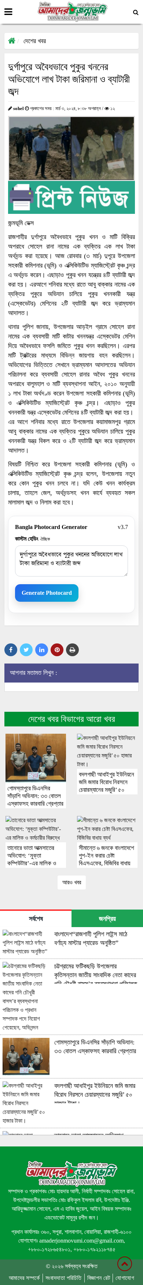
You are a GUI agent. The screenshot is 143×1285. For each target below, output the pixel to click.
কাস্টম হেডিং (32, 539)
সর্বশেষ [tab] (36, 918)
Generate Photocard (47, 593)
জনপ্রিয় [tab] (107, 918)
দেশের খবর (34, 41)
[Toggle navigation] (8, 11)
